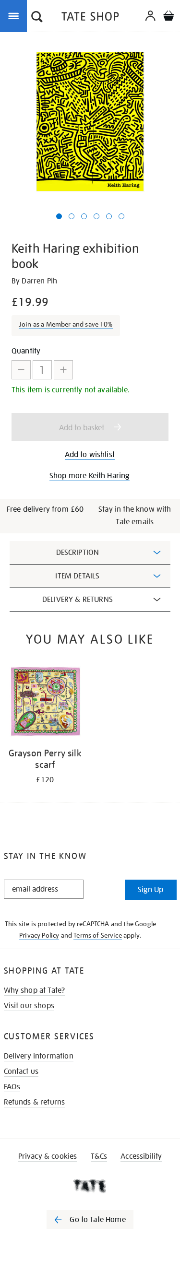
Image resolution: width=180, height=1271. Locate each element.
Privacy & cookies (47, 1156)
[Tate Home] (90, 1186)
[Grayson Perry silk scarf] (45, 703)
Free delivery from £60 (45, 509)
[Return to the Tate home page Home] (90, 18)
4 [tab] (96, 216)
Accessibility (141, 1156)
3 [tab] (84, 216)
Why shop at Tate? (34, 990)
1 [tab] (59, 216)
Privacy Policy (39, 935)
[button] (37, 17)
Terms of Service (97, 935)
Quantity (26, 351)
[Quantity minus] (21, 369)
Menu (15, 15)
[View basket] (168, 17)
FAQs (12, 1087)
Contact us (21, 1071)
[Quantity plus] (63, 369)
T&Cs (99, 1156)
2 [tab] (71, 216)
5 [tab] (109, 216)
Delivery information (38, 1056)
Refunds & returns (34, 1102)
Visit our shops (29, 1006)
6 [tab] (121, 216)
